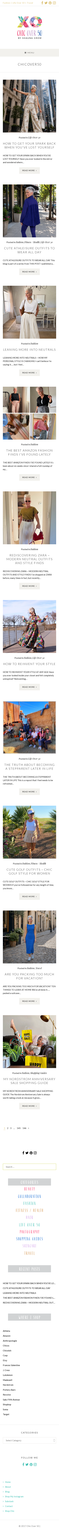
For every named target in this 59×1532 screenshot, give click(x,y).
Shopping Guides (38, 1072)
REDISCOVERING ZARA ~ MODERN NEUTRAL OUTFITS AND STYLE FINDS (29, 559)
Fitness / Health (32, 242)
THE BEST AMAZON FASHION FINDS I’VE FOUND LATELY (29, 1297)
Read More (28, 170)
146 (24, 1128)
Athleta (6, 1331)
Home (8, 1482)
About (8, 1486)
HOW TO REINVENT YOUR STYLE (29, 664)
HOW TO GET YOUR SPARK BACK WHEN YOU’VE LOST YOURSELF (29, 1283)
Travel (30, 3)
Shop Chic (9, 1511)
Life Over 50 (19, 3)
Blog (7, 1491)
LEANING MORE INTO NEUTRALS (29, 349)
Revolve (7, 1394)
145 (19, 1128)
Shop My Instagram (14, 1496)
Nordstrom (8, 1385)
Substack (9, 1501)
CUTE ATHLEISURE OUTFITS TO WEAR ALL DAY (26, 1288)
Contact (9, 1506)
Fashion (6, 3)
